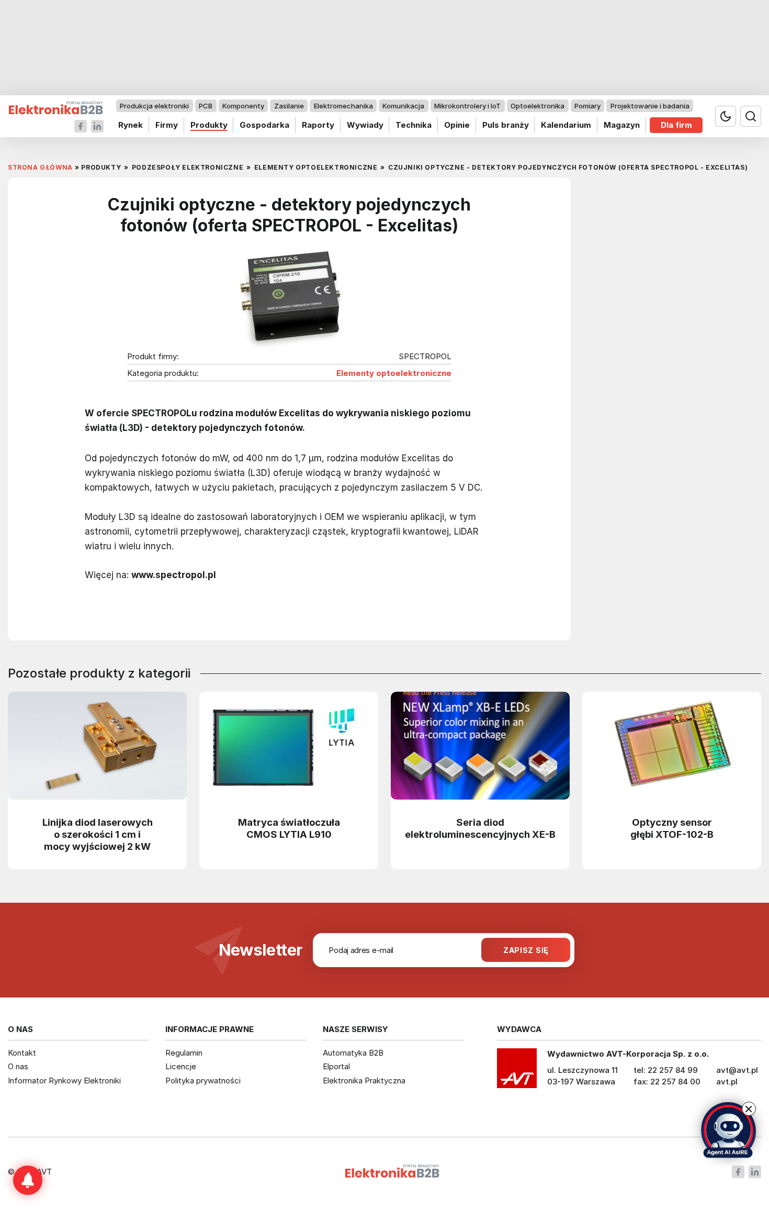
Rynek (130, 125)
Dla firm (676, 125)
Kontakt (22, 1053)
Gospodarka (264, 125)
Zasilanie (289, 106)
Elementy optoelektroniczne (393, 373)
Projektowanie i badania (649, 106)
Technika (413, 125)
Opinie (457, 125)
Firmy (166, 125)
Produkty (209, 125)
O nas (18, 1066)
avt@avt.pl (737, 1070)
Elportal (336, 1066)
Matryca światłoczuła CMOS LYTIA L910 (289, 828)
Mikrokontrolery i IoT (467, 106)
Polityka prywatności (203, 1080)
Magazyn (622, 125)
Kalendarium (566, 125)
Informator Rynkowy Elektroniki (64, 1080)
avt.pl (727, 1082)
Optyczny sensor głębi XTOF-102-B (672, 828)
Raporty (318, 125)
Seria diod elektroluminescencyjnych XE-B (480, 828)
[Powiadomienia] (27, 1180)
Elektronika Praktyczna (364, 1080)
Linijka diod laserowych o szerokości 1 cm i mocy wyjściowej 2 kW (97, 834)
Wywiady (365, 125)
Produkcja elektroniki (154, 106)
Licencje (180, 1066)
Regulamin (183, 1053)
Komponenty (243, 106)
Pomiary (587, 106)
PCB (205, 106)
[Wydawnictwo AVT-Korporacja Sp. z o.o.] (517, 1071)
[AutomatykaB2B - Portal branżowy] (56, 108)
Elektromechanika (343, 106)
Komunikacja (403, 106)
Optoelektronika (537, 106)
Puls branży (505, 125)
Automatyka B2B (353, 1053)
